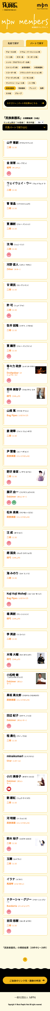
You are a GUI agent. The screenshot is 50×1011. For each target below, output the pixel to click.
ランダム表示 (9, 122)
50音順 (20, 122)
